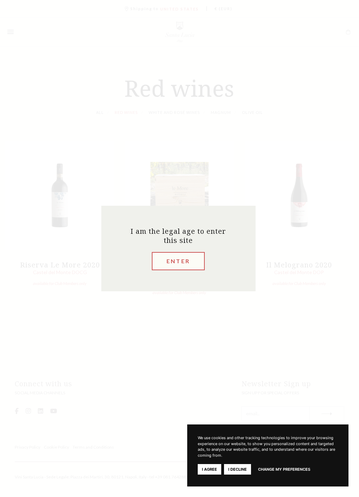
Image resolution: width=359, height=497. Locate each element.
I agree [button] (209, 469)
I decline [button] (237, 469)
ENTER (178, 261)
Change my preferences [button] (284, 469)
